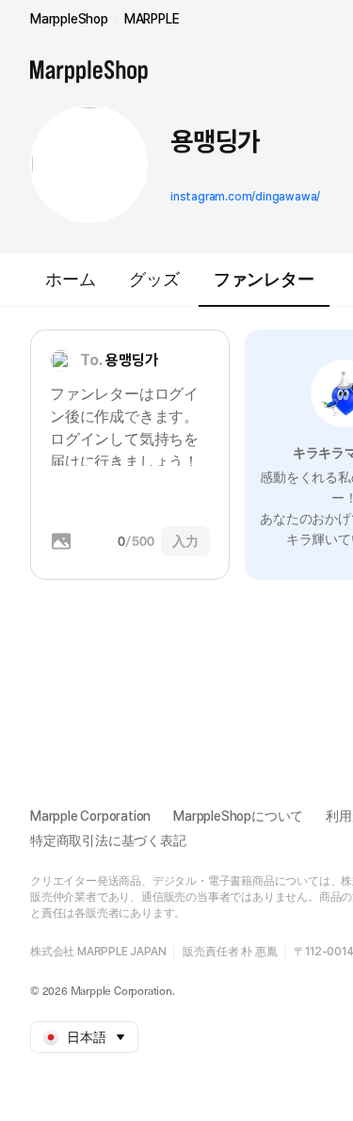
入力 (185, 541)
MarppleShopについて (238, 816)
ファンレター (264, 279)
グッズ (154, 279)
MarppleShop (69, 18)
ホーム (70, 279)
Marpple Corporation (90, 816)
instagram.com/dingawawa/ (245, 196)
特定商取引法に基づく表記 (108, 840)
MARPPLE (152, 18)
